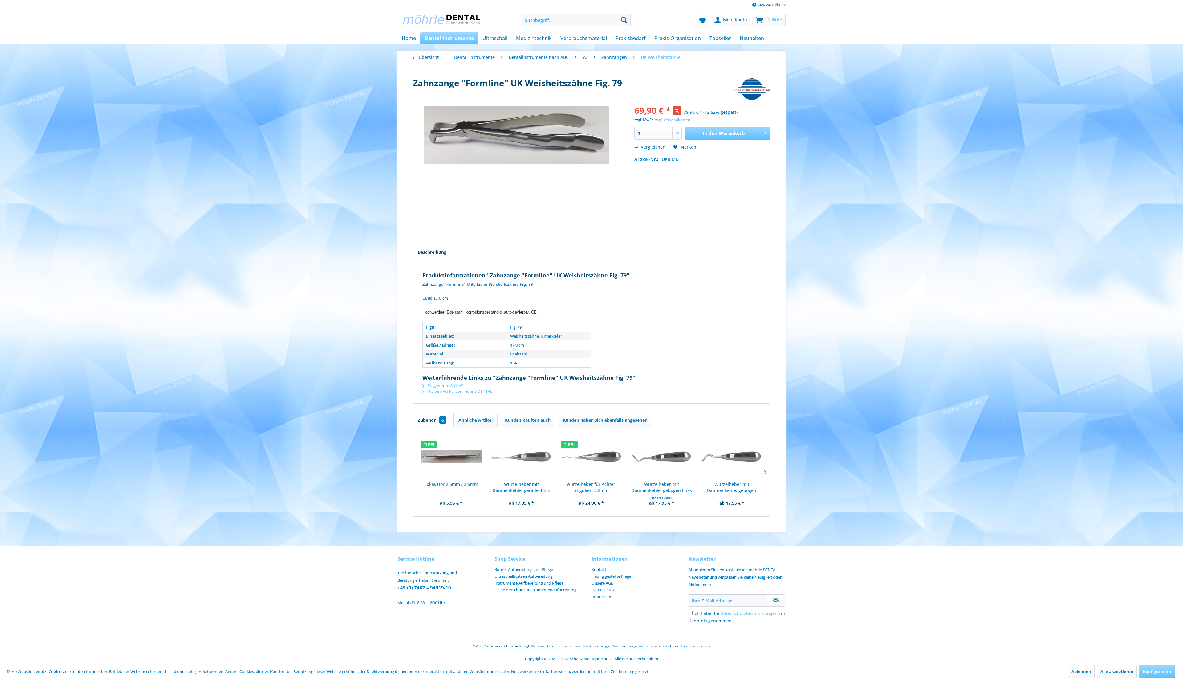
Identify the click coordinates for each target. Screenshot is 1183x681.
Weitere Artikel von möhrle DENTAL (459, 391)
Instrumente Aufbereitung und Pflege (528, 583)
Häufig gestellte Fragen (613, 576)
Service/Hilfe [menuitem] (768, 5)
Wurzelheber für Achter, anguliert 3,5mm (591, 487)
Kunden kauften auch (528, 420)
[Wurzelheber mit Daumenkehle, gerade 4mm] (521, 456)
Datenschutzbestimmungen (749, 613)
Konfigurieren (1157, 671)
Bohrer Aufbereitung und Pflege (523, 569)
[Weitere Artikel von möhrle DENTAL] (752, 89)
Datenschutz (603, 590)
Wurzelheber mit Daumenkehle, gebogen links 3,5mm (662, 487)
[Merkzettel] (702, 20)
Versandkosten (582, 646)
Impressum (602, 596)
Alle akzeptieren (1116, 671)
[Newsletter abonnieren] (775, 600)
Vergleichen (652, 147)
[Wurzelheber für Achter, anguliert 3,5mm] (591, 456)
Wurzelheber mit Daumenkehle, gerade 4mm (521, 487)
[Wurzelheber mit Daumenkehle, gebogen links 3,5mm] (661, 456)
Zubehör (431, 420)
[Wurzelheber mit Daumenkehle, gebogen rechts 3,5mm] (731, 456)
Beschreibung (432, 252)
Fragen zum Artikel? (445, 385)
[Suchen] (624, 20)
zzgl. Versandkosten (672, 119)
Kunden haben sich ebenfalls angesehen (605, 420)
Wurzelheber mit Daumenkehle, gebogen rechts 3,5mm (731, 487)
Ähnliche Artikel (475, 420)
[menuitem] (576, 20)
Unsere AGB (602, 583)
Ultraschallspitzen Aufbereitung (523, 576)
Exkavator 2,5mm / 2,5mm (451, 484)
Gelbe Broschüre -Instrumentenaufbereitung (535, 590)
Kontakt (599, 569)
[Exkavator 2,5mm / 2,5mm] (451, 456)
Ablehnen (1081, 671)
